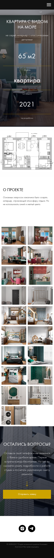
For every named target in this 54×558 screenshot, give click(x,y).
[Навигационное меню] (49, 4)
